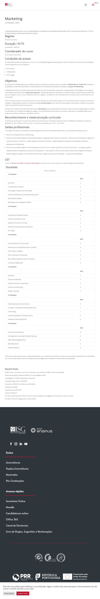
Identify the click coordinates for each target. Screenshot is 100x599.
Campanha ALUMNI (11, 387)
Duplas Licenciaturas (17, 468)
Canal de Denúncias (17, 525)
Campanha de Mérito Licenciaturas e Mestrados (20, 384)
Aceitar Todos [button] (23, 593)
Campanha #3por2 (11, 393)
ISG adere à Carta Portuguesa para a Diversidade (20, 399)
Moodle (10, 507)
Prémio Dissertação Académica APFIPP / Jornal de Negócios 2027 (25, 375)
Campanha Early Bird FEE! (13, 390)
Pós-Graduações (15, 480)
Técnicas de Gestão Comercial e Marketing (24, 163)
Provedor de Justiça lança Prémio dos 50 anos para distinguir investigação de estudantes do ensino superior (39, 396)
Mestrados (12, 474)
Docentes (11, 167)
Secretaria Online (15, 501)
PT (95, 3)
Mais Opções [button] (9, 593)
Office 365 (12, 519)
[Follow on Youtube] (26, 444)
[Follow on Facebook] (11, 444)
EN (97, 3)
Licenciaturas (13, 462)
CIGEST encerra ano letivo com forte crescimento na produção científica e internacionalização (34, 372)
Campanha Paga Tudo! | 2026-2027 (16, 381)
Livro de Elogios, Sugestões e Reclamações (29, 531)
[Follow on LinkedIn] (21, 444)
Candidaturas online (17, 513)
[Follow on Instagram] (16, 444)
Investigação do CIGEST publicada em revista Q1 (20, 378)
